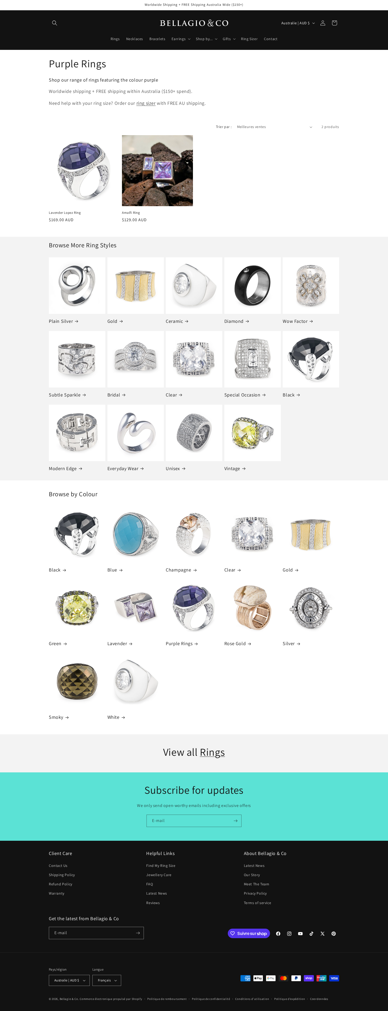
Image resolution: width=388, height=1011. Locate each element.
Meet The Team (256, 884)
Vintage (232, 468)
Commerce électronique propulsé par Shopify (111, 999)
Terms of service (257, 902)
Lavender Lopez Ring (65, 213)
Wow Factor (295, 321)
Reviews (153, 902)
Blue (112, 570)
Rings (212, 752)
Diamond (234, 321)
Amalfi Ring (131, 213)
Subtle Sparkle (65, 395)
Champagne (178, 570)
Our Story (252, 874)
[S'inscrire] (235, 821)
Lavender (117, 643)
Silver (289, 643)
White (113, 717)
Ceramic (174, 321)
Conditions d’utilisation (252, 999)
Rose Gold (235, 643)
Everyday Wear (123, 468)
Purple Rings (179, 643)
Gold (112, 321)
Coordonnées (319, 999)
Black (289, 395)
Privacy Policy (255, 893)
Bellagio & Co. (69, 999)
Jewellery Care (158, 874)
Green (55, 643)
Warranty (56, 893)
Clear (171, 395)
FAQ (149, 884)
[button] (54, 23)
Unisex (173, 468)
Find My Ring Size (160, 865)
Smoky (56, 717)
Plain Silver (61, 321)
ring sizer (146, 103)
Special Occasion (242, 395)
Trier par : (223, 126)
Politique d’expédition (289, 999)
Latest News (156, 893)
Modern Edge (63, 468)
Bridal (113, 395)
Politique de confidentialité (211, 999)
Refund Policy (60, 884)
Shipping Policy (62, 874)
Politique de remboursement (167, 999)
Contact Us (58, 865)
